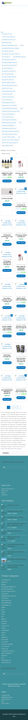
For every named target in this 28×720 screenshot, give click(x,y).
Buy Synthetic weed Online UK (9, 71)
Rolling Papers (5, 630)
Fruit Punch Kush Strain (7, 94)
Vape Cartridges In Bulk (7, 145)
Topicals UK (4, 648)
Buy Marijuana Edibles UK (8, 586)
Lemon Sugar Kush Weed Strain (9, 119)
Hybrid (3, 612)
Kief (2, 616)
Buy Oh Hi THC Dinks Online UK (9, 65)
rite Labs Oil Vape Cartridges (8, 137)
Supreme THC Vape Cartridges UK (10, 142)
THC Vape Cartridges (7, 644)
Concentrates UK (6, 605)
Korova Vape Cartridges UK (8, 114)
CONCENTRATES (6, 602)
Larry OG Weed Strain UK (8, 117)
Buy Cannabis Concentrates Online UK (11, 53)
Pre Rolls (3, 623)
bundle (22, 45)
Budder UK (4, 582)
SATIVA (3, 632)
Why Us (3, 493)
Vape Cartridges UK (6, 653)
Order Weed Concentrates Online (9, 134)
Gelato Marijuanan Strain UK (8, 102)
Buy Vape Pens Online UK (8, 79)
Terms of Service (6, 699)
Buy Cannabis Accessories (8, 51)
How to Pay (4, 491)
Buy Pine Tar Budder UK (7, 68)
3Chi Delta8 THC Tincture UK (8, 39)
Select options (7, 181)
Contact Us (4, 495)
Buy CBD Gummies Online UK (9, 59)
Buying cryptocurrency (7, 488)
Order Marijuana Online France (9, 128)
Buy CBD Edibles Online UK (19, 56)
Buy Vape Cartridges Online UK (9, 76)
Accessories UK (5, 580)
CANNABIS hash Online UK (8, 596)
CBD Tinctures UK (6, 600)
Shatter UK (4, 637)
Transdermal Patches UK (8, 651)
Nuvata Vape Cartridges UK (8, 125)
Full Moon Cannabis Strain (8, 96)
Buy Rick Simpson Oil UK (8, 591)
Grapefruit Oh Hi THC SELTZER (9, 105)
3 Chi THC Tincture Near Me (8, 36)
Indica (21, 108)
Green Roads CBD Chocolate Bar (9, 108)
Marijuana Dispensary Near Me (9, 122)
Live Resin (4, 621)
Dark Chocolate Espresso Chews (9, 85)
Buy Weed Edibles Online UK (8, 82)
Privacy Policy (5, 703)
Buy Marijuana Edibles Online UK (9, 62)
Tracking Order (5, 695)
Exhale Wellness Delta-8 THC (8, 91)
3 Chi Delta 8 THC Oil (7, 34)
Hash (2, 609)
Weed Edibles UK (6, 660)
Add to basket (21, 181)
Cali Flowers (4, 593)
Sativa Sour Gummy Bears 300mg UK (10, 139)
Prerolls (3, 628)
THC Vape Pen (5, 646)
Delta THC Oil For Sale (7, 88)
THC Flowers (4, 639)
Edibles (3, 607)
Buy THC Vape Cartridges (8, 74)
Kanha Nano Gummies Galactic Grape (10, 111)
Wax (2, 658)
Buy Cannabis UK (6, 56)
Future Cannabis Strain (7, 99)
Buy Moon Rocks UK (7, 589)
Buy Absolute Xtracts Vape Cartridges (10, 48)
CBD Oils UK (4, 598)
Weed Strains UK (6, 662)
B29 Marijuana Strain (6, 42)
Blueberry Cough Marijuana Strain (9, 45)
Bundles (3, 584)
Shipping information (6, 697)
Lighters (3, 619)
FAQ (2, 701)
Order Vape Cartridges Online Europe (10, 131)
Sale (19, 137)
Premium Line (5, 625)
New (20, 122)
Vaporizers (4, 655)
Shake (3, 635)
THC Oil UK (4, 642)
